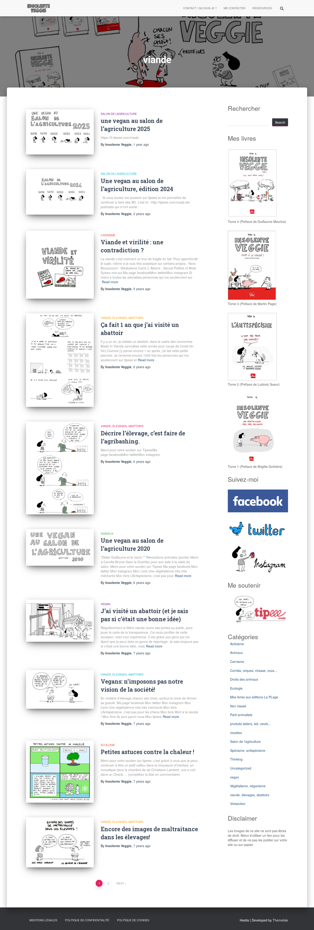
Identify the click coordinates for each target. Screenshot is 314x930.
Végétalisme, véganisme (247, 786)
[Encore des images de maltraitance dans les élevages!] (60, 842)
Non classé (238, 706)
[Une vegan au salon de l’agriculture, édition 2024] (60, 192)
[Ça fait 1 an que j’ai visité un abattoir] (60, 360)
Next (120, 883)
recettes (236, 732)
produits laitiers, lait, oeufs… (250, 723)
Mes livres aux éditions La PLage (254, 697)
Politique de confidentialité (87, 920)
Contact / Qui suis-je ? (200, 8)
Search (280, 122)
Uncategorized (240, 768)
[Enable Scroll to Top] (305, 921)
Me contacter (234, 8)
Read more (110, 282)
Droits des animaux (244, 679)
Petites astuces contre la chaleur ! (147, 752)
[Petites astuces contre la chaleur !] (60, 772)
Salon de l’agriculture (119, 114)
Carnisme (108, 235)
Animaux (107, 533)
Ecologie (108, 745)
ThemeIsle (280, 920)
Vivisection (237, 803)
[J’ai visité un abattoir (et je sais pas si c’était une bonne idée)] (60, 621)
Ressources (262, 8)
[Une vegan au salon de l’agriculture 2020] (60, 547)
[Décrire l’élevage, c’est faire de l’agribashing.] (60, 468)
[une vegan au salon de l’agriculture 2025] (60, 132)
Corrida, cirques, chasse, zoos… (253, 670)
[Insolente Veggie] (39, 8)
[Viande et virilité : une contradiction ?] (60, 265)
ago (141, 144)
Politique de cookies (133, 920)
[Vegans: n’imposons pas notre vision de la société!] (60, 689)
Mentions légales (43, 920)
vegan (105, 604)
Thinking (236, 759)
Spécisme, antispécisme (247, 750)
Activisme (237, 643)
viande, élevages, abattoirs (122, 318)
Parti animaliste (241, 714)
